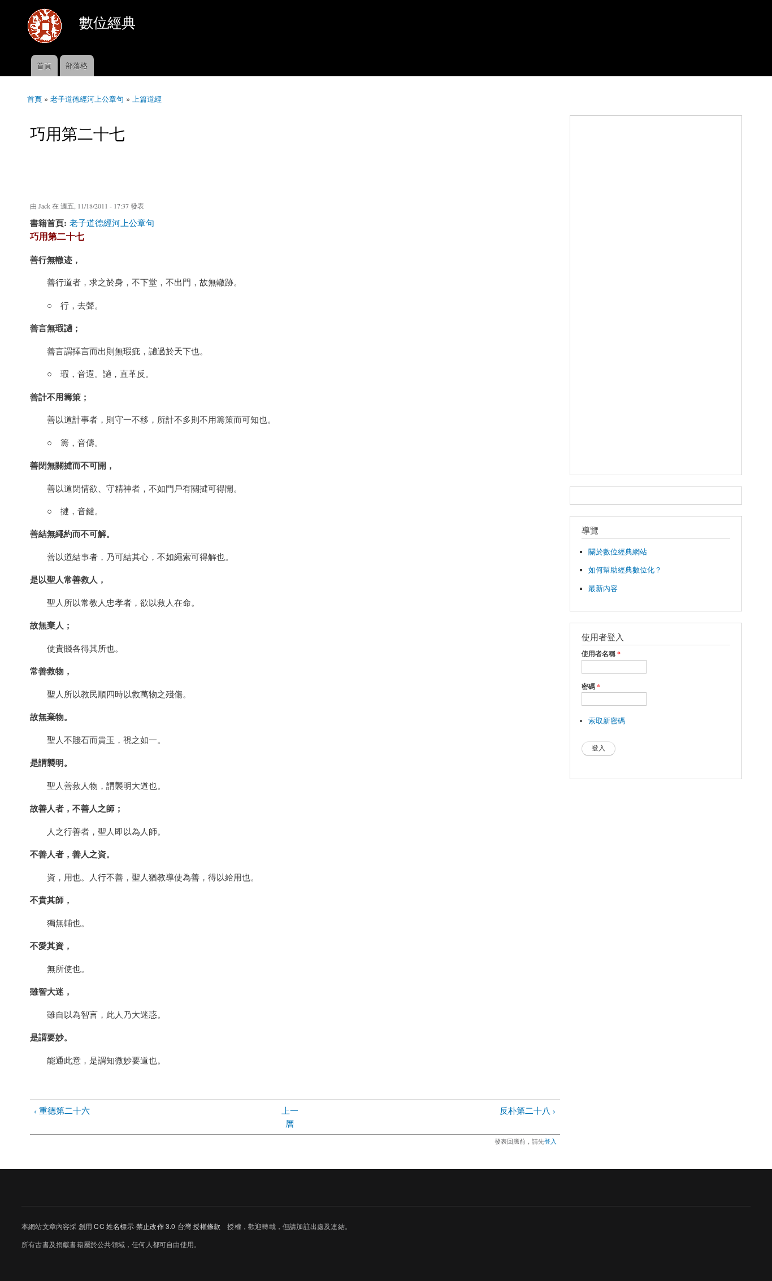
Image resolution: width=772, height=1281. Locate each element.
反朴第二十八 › (528, 1110)
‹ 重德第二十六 (62, 1110)
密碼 (591, 686)
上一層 (289, 1117)
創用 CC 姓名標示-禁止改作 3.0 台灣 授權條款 (149, 1226)
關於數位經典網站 (617, 552)
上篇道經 (147, 98)
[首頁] (46, 27)
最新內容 (603, 588)
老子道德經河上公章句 (87, 98)
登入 (550, 1140)
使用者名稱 (601, 653)
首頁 (44, 65)
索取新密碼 (606, 721)
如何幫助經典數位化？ (625, 570)
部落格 (77, 65)
